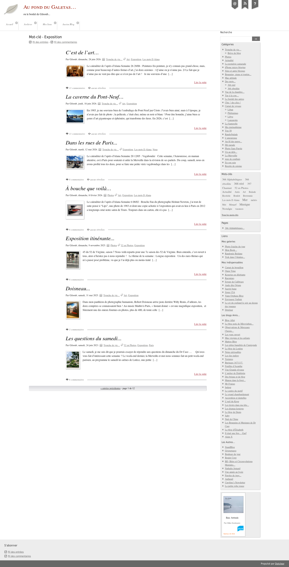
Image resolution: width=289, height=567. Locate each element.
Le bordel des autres (234, 99)
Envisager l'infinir (233, 299)
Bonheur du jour (232, 454)
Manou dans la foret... (235, 380)
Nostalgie (227, 208)
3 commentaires (76, 329)
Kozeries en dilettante (235, 274)
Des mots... (230, 81)
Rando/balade (231, 134)
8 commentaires (76, 179)
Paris (151, 345)
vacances (239, 208)
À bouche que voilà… (88, 188)
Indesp (228, 387)
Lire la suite (200, 82)
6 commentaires (76, 229)
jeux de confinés (232, 159)
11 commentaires (77, 87)
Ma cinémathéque (233, 127)
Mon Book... (231, 250)
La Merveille (231, 155)
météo (254, 200)
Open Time (230, 271)
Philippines (233, 113)
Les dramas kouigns (234, 408)
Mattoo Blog (231, 341)
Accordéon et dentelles (235, 397)
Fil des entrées (40, 42)
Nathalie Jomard (232, 468)
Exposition (136, 59)
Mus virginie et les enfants (237, 338)
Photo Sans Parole (233, 148)
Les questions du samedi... (94, 338)
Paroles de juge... (233, 475)
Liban (230, 109)
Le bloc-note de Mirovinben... (239, 323)
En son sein (230, 162)
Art (128, 59)
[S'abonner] (245, 9)
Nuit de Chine (231, 419)
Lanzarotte (233, 120)
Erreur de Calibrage (234, 281)
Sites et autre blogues (235, 70)
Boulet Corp (230, 457)
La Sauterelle (231, 123)
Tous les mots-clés (230, 214)
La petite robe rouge (234, 486)
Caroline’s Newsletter (235, 482)
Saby (227, 415)
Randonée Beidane (233, 253)
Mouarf (232, 204)
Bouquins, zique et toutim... (238, 74)
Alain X (228, 436)
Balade (252, 191)
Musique (244, 204)
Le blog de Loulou (234, 348)
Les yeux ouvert (232, 334)
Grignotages (230, 450)
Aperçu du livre (229, 534)
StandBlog (230, 447)
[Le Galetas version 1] (255, 9)
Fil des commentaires (65, 42)
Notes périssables (233, 352)
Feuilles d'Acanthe (233, 366)
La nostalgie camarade (235, 63)
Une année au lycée (234, 471)
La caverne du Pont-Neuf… (95, 96)
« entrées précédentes (110, 388)
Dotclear (229, 309)
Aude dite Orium (233, 285)
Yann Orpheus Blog (234, 295)
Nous (155, 149)
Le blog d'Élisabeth (234, 429)
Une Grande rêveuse (234, 369)
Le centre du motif (234, 390)
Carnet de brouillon (234, 267)
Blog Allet (230, 320)
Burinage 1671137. (234, 362)
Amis (237, 191)
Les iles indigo (232, 355)
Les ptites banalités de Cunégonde (241, 345)
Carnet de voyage (233, 106)
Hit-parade (230, 144)
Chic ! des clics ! (233, 102)
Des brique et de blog (235, 376)
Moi (224, 204)
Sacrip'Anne (230, 288)
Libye (230, 116)
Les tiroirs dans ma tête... (237, 405)
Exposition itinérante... (90, 238)
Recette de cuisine (233, 166)
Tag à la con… (232, 95)
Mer (245, 200)
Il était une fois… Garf (236, 433)
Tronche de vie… (114, 59)
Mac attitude (231, 77)
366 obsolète (233, 88)
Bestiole (226, 195)
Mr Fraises (230, 383)
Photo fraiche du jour (235, 246)
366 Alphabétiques (232, 179)
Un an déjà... (231, 152)
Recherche (226, 32)
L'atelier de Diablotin (235, 373)
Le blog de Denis (233, 412)
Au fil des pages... (233, 141)
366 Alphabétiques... (235, 228)
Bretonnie (248, 195)
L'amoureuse (231, 137)
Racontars (229, 278)
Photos (111, 195)
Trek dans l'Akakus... (235, 257)
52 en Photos (127, 245)
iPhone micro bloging (235, 67)
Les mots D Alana (151, 59)
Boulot (236, 195)
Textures (229, 359)
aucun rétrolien (98, 87)
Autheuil (229, 479)
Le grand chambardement (237, 394)
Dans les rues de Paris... (91, 142)
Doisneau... (78, 288)
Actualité (229, 60)
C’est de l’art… (82, 52)
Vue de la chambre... (235, 92)
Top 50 (228, 130)
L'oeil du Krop (232, 401)
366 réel (231, 84)
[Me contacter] (235, 9)
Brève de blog (234, 53)
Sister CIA (230, 292)
